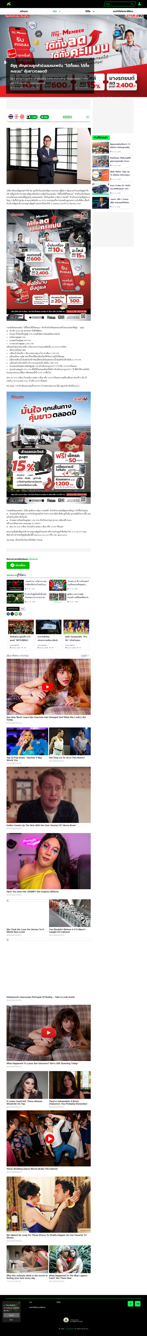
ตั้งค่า (11, 1320)
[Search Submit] (132, 4)
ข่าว (30, 1302)
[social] (130, 1303)
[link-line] (18, 568)
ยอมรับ (11, 1315)
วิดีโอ (59, 1302)
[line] (16, 614)
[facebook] (8, 614)
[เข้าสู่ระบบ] (138, 3)
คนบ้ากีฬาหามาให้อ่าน (37, 1307)
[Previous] (4, 635)
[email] (20, 614)
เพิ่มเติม (6, 1310)
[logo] (8, 4)
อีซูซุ (22, 609)
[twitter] (12, 614)
